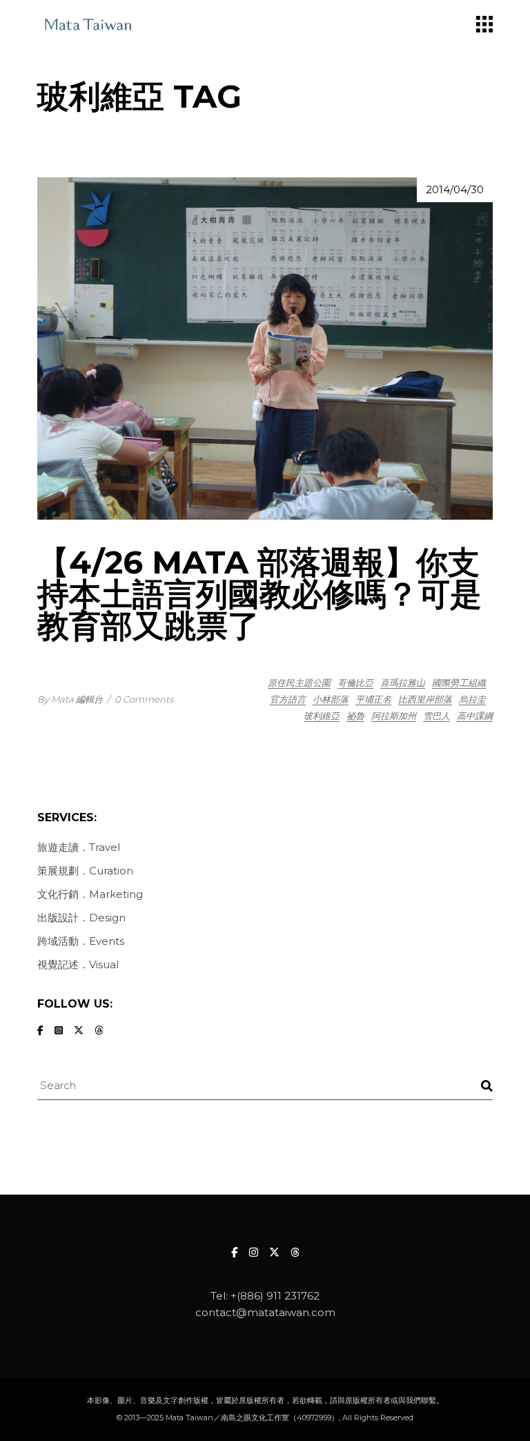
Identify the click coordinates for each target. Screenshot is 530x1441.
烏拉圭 (472, 699)
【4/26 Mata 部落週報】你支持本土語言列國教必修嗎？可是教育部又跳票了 (259, 593)
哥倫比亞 (355, 682)
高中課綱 (475, 715)
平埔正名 (373, 699)
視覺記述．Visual (78, 964)
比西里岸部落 (425, 699)
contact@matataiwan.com (265, 1312)
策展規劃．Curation (85, 870)
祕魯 (355, 715)
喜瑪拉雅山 (402, 682)
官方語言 (288, 699)
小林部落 (331, 699)
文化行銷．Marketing (90, 894)
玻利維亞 (322, 715)
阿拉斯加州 (393, 715)
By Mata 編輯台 (70, 699)
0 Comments (144, 699)
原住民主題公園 (299, 682)
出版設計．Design (81, 917)
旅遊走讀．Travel (78, 847)
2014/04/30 (455, 189)
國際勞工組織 (459, 682)
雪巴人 (436, 715)
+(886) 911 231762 (275, 1295)
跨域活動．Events (80, 941)
